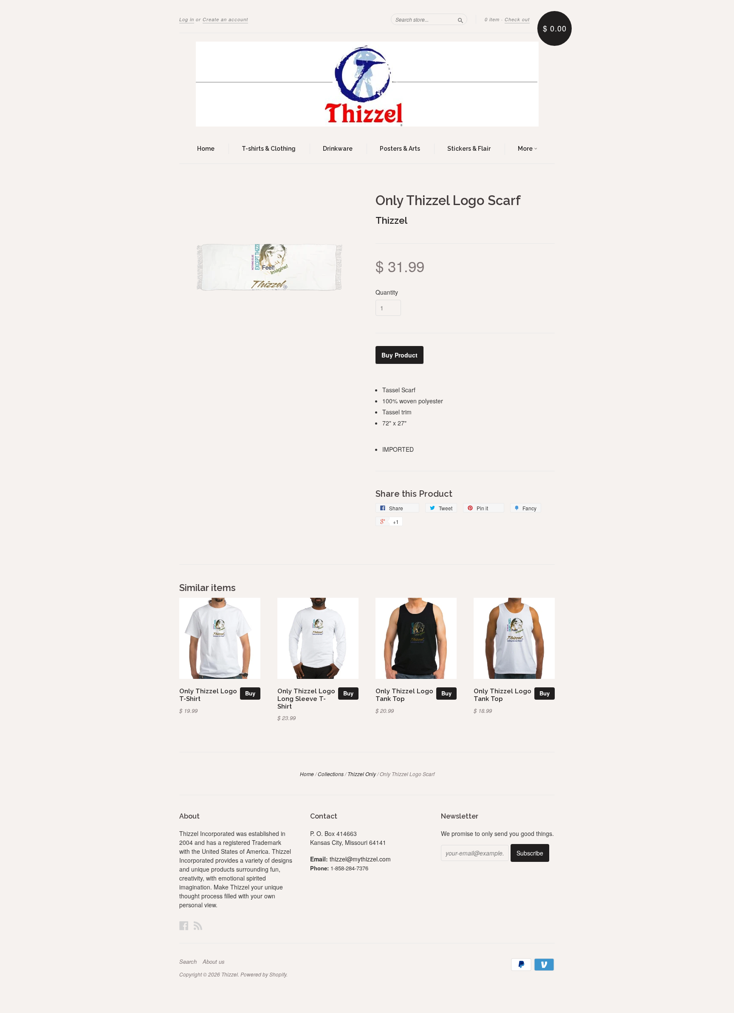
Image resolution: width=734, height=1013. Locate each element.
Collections (331, 773)
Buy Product (399, 355)
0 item (492, 19)
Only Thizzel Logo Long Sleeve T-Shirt (306, 698)
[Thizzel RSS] (198, 925)
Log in (186, 19)
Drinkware (338, 148)
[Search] (460, 19)
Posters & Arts (400, 148)
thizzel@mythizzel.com (360, 859)
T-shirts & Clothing (269, 148)
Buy (250, 693)
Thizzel (391, 220)
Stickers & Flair (469, 148)
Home (206, 148)
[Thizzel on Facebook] (184, 925)
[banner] (367, 84)
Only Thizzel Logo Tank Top (404, 694)
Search (188, 962)
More (526, 148)
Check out (517, 19)
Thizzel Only (361, 773)
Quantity (386, 292)
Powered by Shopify (263, 974)
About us (214, 962)
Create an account (225, 19)
